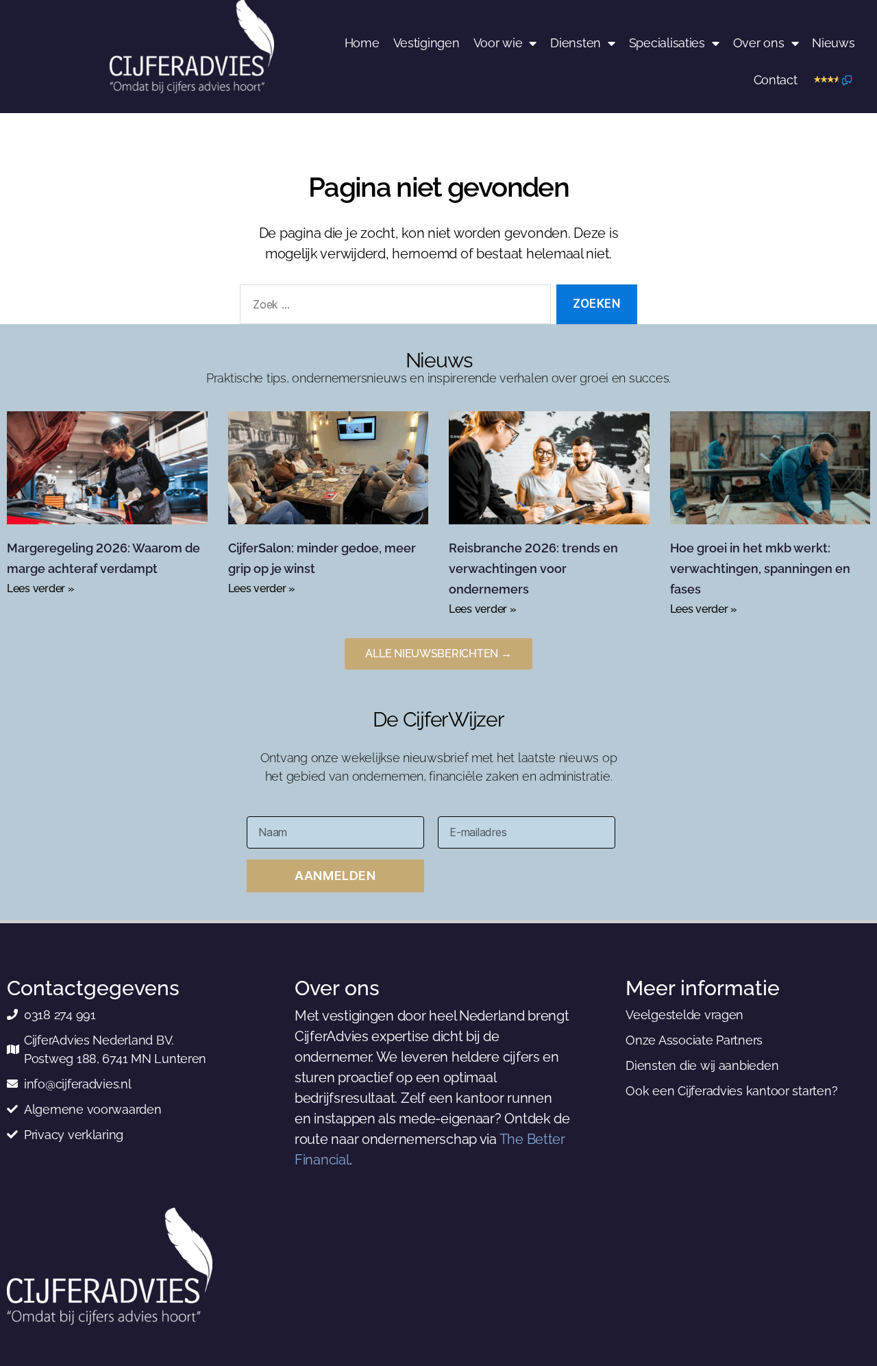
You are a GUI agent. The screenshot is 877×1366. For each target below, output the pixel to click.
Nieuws (833, 43)
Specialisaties (667, 43)
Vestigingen (426, 43)
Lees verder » (41, 588)
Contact (776, 80)
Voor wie (498, 43)
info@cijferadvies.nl (78, 1084)
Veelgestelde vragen (684, 1015)
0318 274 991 (60, 1015)
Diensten (575, 43)
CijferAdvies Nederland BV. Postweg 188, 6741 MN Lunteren (115, 1049)
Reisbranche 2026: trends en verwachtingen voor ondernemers (533, 568)
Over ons (759, 43)
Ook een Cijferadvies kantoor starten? (731, 1091)
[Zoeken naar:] (392, 307)
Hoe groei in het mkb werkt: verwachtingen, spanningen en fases (760, 568)
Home (362, 43)
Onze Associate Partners (694, 1040)
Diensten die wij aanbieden (702, 1065)
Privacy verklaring (73, 1134)
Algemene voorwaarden (93, 1109)
